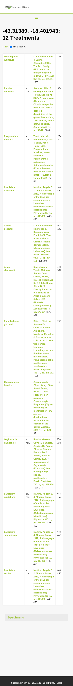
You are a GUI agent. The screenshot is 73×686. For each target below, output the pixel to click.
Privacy (51, 683)
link (6, 46)
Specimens (16, 617)
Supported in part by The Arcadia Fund (29, 683)
